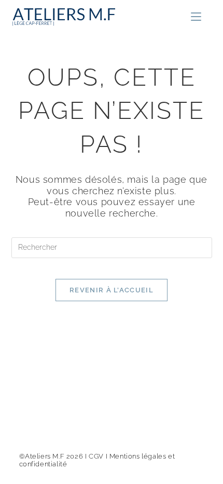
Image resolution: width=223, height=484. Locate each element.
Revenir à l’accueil (111, 290)
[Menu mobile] (196, 17)
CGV (96, 456)
